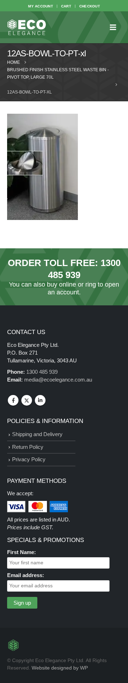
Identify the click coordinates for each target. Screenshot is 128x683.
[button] (115, 27)
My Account (40, 6)
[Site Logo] (26, 27)
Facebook (13, 400)
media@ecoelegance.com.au (58, 380)
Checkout (89, 6)
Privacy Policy (29, 459)
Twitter (26, 400)
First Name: (21, 552)
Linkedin (40, 400)
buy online (61, 284)
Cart (66, 6)
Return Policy (27, 447)
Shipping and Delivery (37, 434)
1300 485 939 (42, 372)
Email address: (25, 575)
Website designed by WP (60, 668)
